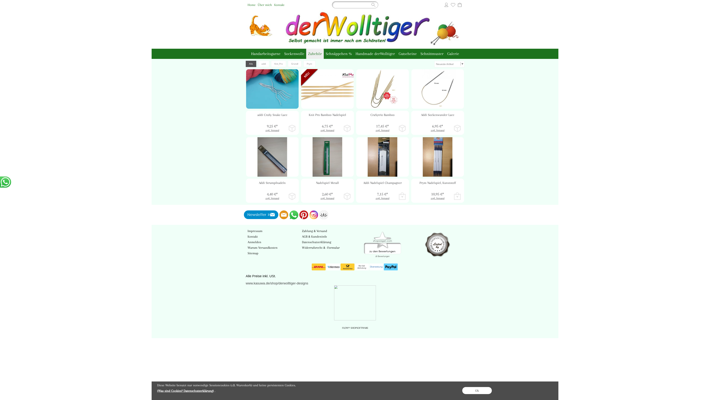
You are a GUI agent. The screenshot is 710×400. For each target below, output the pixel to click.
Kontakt (279, 5)
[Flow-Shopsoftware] (323, 214)
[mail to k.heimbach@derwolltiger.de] (283, 214)
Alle (251, 63)
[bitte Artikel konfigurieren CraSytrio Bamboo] (402, 128)
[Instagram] (313, 214)
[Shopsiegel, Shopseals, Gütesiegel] (382, 232)
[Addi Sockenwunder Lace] (437, 123)
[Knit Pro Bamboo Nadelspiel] (327, 123)
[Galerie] (453, 54)
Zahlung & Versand (314, 231)
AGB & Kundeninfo (314, 236)
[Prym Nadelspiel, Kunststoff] (437, 191)
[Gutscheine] (408, 54)
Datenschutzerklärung (316, 242)
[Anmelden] (446, 4)
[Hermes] (333, 267)
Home (252, 5)
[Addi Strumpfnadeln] (272, 191)
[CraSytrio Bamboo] (382, 123)
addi (263, 63)
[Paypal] (391, 267)
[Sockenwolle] (294, 54)
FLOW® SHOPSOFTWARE (355, 327)
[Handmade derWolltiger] (375, 54)
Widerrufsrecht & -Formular (321, 247)
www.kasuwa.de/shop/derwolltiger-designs (277, 283)
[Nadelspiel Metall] (327, 191)
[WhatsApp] (293, 214)
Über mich (265, 5)
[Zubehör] (315, 54)
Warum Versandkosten (263, 247)
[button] (290, 77)
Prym (309, 63)
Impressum (255, 231)
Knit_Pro (278, 63)
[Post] (347, 267)
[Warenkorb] (459, 4)
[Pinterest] (303, 214)
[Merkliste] (453, 4)
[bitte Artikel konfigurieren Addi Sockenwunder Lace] (457, 128)
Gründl (294, 63)
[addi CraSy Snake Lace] (272, 123)
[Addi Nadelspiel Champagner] (382, 191)
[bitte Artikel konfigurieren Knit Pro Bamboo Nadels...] (347, 128)
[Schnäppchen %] (339, 54)
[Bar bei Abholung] (362, 267)
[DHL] (319, 267)
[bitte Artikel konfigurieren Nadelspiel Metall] (347, 196)
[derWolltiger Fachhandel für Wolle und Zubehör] (355, 10)
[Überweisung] (376, 267)
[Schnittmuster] (432, 54)
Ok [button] (477, 390)
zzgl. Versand (272, 130)
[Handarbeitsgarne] (265, 54)
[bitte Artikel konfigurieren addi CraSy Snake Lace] (292, 128)
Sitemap (253, 253)
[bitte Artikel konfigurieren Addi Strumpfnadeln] (292, 196)
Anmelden (254, 242)
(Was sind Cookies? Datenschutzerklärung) (185, 391)
